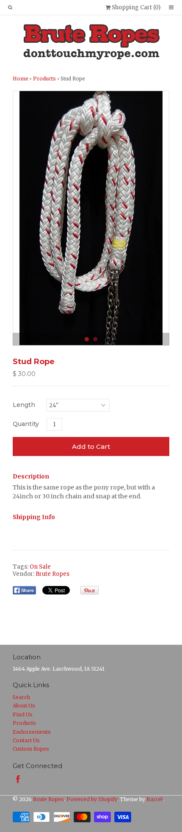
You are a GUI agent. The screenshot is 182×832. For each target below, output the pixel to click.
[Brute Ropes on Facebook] (18, 779)
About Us (24, 705)
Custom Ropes (31, 749)
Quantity (26, 424)
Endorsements (32, 732)
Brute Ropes (52, 574)
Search (21, 697)
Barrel (154, 799)
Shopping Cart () (135, 7)
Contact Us (26, 740)
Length (24, 405)
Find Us (23, 714)
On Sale (40, 566)
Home (20, 78)
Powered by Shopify (91, 799)
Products (44, 78)
